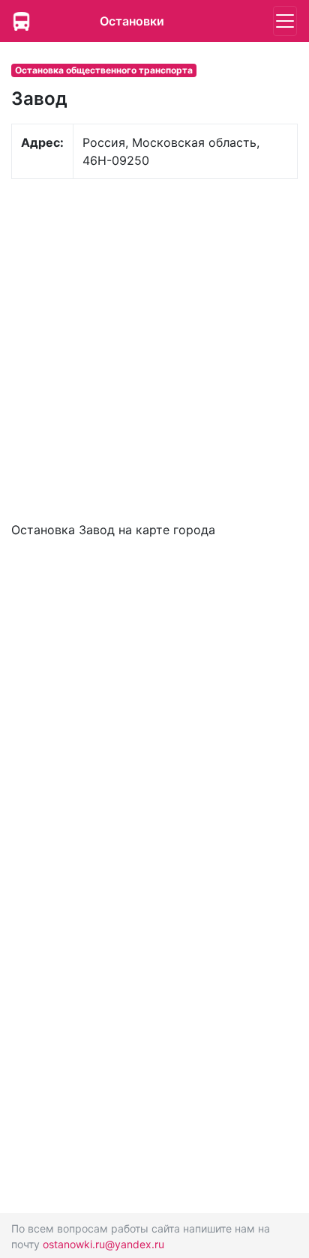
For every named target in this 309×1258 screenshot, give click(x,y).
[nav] (285, 21)
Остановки (132, 20)
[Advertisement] (154, 348)
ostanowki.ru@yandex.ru (103, 1244)
